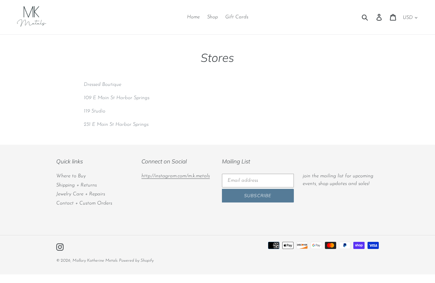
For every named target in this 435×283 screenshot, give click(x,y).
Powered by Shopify (136, 260)
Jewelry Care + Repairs (80, 194)
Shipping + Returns (76, 185)
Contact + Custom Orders (84, 203)
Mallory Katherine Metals (94, 260)
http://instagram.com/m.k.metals (175, 176)
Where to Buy (71, 176)
